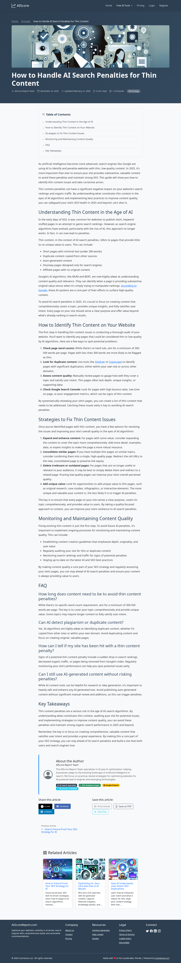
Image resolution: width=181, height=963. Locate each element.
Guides (95, 938)
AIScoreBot (124, 942)
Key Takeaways (53, 150)
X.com (45, 806)
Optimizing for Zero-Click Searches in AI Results (89, 886)
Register (163, 5)
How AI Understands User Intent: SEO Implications (122, 886)
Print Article (103, 806)
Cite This (101, 811)
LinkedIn (47, 811)
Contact (69, 934)
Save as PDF (125, 806)
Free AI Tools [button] (124, 5)
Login (152, 5)
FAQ (47, 144)
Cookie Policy (125, 938)
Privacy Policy (125, 930)
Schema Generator (101, 930)
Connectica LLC (162, 958)
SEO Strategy (134, 91)
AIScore (23, 5)
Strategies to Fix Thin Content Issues (64, 133)
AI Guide (25, 21)
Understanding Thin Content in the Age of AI (69, 121)
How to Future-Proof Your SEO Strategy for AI (59, 830)
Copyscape (115, 362)
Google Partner (112, 785)
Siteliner (100, 362)
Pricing (140, 5)
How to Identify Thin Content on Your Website (69, 127)
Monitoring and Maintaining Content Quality (69, 139)
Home (108, 5)
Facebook (63, 806)
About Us (69, 930)
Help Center (98, 934)
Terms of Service (127, 934)
